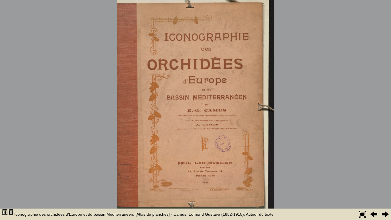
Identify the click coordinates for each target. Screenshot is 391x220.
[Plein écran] (362, 214)
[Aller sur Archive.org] (7, 214)
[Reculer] (374, 214)
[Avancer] (385, 214)
